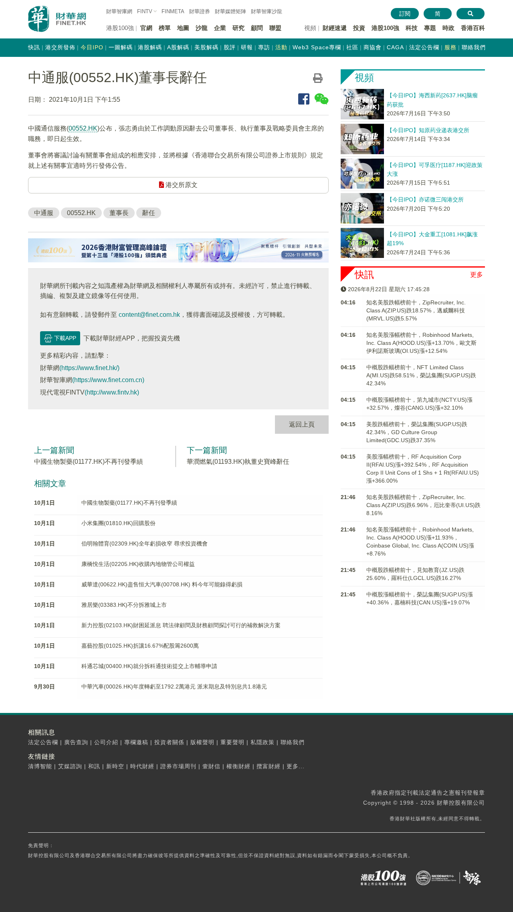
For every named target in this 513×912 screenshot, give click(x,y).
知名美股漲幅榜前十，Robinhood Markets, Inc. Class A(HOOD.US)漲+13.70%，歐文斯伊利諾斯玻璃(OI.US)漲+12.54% (421, 343)
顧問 (257, 27)
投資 (359, 27)
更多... (296, 766)
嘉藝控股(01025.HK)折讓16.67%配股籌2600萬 (140, 645)
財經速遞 (335, 27)
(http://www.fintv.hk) (112, 392)
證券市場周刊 (178, 766)
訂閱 (404, 13)
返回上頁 (302, 424)
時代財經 (142, 766)
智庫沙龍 (266, 11)
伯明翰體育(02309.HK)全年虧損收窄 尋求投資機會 (144, 543)
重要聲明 (232, 742)
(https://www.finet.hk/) (89, 367)
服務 (450, 47)
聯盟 (275, 27)
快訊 (34, 47)
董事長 (119, 212)
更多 (476, 274)
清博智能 (40, 766)
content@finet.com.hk (149, 314)
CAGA (395, 47)
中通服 (43, 212)
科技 (412, 27)
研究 (238, 27)
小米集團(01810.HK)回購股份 (118, 523)
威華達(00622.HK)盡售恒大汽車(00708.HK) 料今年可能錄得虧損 (161, 584)
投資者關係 (169, 742)
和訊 (94, 766)
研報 (247, 47)
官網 (146, 27)
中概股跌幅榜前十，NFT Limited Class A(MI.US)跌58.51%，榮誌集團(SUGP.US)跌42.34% (421, 375)
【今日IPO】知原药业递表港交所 (428, 130)
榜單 (165, 27)
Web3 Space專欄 (317, 47)
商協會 (373, 47)
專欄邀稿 (136, 742)
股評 (230, 47)
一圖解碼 (121, 47)
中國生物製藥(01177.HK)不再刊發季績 (88, 461)
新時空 (115, 766)
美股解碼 (206, 47)
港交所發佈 (60, 47)
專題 (430, 27)
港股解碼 (150, 47)
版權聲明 (202, 742)
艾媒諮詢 (70, 766)
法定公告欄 (424, 47)
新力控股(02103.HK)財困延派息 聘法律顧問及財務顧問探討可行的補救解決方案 (181, 625)
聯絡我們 (474, 47)
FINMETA (173, 11)
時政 (448, 27)
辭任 (148, 212)
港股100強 (385, 27)
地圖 (183, 27)
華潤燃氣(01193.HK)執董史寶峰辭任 (238, 461)
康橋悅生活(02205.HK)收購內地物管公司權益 (138, 564)
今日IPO (92, 47)
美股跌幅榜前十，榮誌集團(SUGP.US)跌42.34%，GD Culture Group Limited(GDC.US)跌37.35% (416, 432)
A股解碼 (178, 47)
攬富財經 (268, 766)
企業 (220, 27)
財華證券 (199, 11)
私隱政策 (262, 742)
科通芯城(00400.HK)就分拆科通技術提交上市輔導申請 (149, 666)
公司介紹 (106, 742)
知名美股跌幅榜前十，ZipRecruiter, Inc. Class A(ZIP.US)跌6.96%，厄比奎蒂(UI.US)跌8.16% (423, 505)
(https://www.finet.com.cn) (108, 379)
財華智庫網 (119, 11)
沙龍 (202, 27)
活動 (281, 47)
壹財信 (211, 766)
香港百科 (473, 27)
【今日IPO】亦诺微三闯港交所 (425, 199)
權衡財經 (238, 766)
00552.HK (83, 128)
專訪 (264, 47)
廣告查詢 (76, 742)
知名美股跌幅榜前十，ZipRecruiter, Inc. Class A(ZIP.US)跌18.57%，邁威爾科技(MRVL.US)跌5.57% (416, 310)
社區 (352, 47)
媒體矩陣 (230, 11)
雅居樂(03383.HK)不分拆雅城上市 (124, 605)
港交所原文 (181, 184)
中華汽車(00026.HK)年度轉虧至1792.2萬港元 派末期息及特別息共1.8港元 (174, 686)
